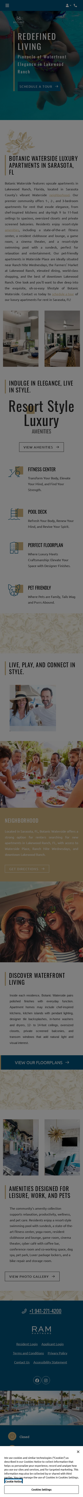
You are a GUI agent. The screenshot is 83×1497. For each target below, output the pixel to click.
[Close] (78, 1451)
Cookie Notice (13, 1481)
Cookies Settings (41, 1489)
